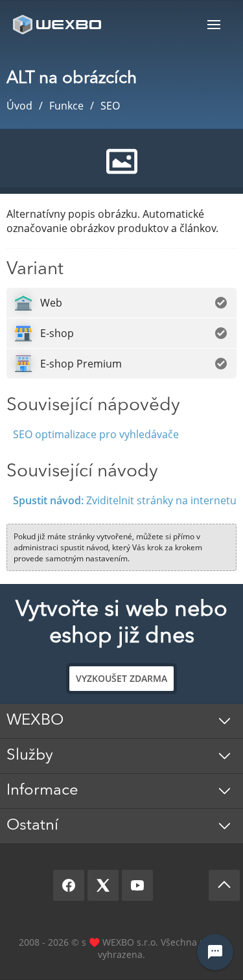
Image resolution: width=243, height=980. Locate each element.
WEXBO (35, 721)
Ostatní (32, 826)
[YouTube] (137, 885)
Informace (42, 791)
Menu (214, 24)
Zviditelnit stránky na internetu (125, 500)
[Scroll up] (224, 885)
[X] (103, 885)
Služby (29, 756)
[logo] (58, 24)
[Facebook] (68, 885)
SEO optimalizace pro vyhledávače (96, 434)
